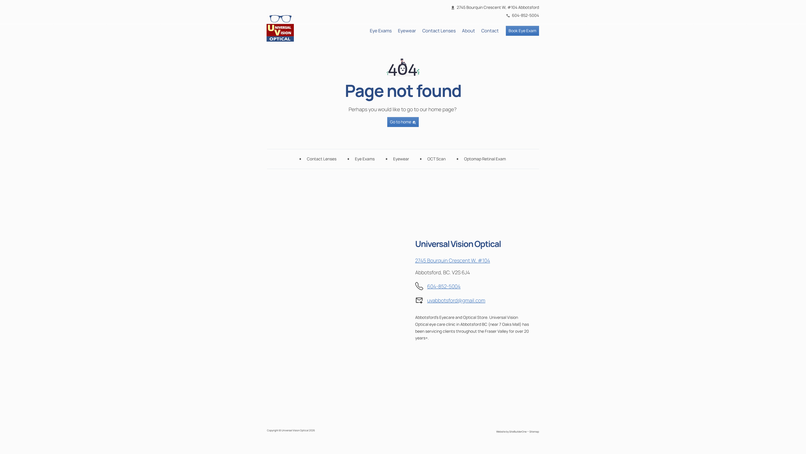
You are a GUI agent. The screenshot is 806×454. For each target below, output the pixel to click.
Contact (490, 31)
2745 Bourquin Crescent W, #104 (452, 260)
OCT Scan (436, 159)
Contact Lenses (439, 31)
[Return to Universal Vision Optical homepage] (280, 27)
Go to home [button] (401, 122)
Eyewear (407, 31)
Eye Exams (381, 31)
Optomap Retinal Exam (485, 159)
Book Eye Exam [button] (522, 30)
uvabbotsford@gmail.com (456, 300)
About (468, 31)
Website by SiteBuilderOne (511, 431)
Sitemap (534, 431)
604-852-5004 (444, 286)
